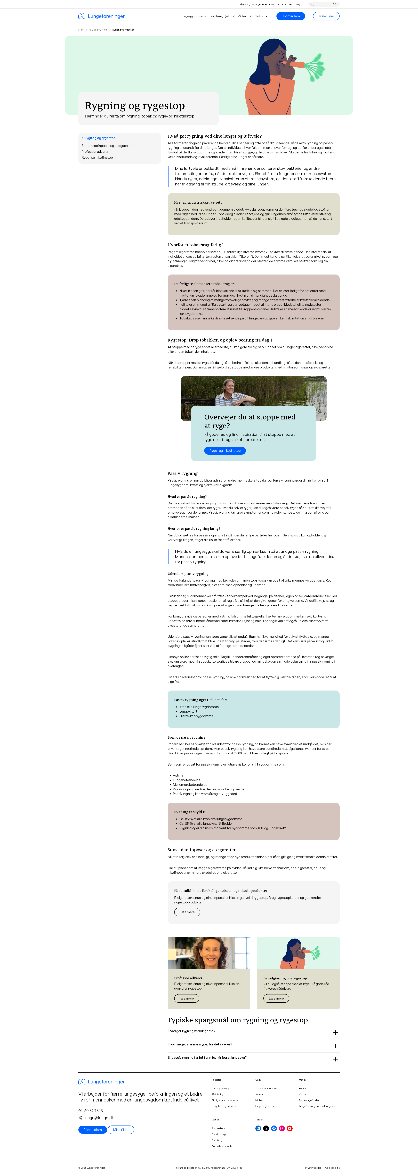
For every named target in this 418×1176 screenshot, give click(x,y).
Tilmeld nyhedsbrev (266, 1088)
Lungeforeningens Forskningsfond (317, 1106)
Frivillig (297, 4)
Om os (280, 4)
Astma (259, 1094)
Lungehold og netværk (224, 1106)
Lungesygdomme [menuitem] (195, 16)
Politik (272, 4)
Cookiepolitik (332, 1167)
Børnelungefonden (309, 1100)
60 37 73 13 (93, 1110)
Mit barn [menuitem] (245, 16)
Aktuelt (288, 4)
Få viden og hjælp (98, 29)
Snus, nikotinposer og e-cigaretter (107, 146)
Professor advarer (95, 152)
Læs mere (187, 912)
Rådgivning (245, 4)
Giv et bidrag (219, 1134)
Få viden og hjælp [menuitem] (223, 16)
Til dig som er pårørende (225, 1100)
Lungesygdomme (265, 1106)
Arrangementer (259, 4)
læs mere (187, 998)
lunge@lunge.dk (99, 1117)
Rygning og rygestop (98, 138)
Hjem (81, 29)
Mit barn (259, 1100)
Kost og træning (220, 1088)
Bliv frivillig (217, 1140)
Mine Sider (326, 16)
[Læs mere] (254, 902)
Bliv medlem (291, 16)
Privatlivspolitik (313, 1167)
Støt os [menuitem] (262, 16)
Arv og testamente (222, 1146)
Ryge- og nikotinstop (97, 157)
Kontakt (303, 1088)
